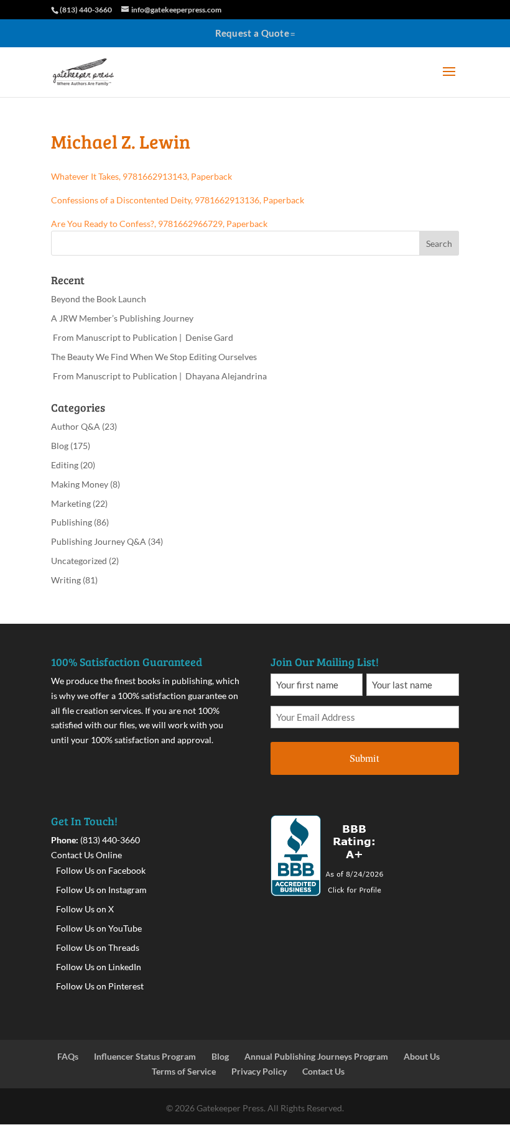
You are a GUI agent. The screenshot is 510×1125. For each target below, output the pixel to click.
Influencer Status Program (145, 1056)
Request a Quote (252, 33)
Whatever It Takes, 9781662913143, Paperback (141, 176)
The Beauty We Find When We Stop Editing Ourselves (154, 356)
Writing (66, 580)
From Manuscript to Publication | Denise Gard (142, 337)
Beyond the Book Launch (98, 299)
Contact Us (323, 1071)
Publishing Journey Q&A (98, 541)
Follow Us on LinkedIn (98, 966)
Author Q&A (75, 426)
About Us (422, 1056)
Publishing (71, 522)
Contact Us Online (86, 855)
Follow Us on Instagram (101, 889)
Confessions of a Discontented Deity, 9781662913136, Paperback (177, 200)
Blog (59, 445)
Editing (64, 465)
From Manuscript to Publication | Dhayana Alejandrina (159, 376)
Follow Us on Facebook (101, 870)
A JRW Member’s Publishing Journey (122, 318)
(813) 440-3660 (110, 840)
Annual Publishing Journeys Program (316, 1056)
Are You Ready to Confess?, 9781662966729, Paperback (159, 223)
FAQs (67, 1056)
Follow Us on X (85, 909)
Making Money (79, 484)
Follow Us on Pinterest (100, 986)
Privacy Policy (259, 1071)
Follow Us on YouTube (99, 928)
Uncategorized (79, 560)
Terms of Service (184, 1071)
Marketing (71, 503)
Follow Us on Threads (97, 947)
